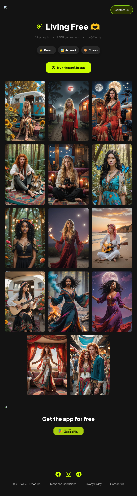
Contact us (122, 10)
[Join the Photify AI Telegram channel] (79, 474)
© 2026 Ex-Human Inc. (27, 484)
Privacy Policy (93, 484)
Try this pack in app (70, 67)
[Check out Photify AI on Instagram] (68, 474)
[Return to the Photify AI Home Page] (20, 10)
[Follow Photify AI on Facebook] (58, 474)
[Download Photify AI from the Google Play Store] (68, 431)
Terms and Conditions (63, 484)
